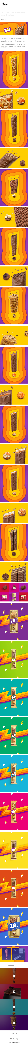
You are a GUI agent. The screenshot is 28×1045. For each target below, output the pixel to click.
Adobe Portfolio (16, 1042)
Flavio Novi (11, 965)
